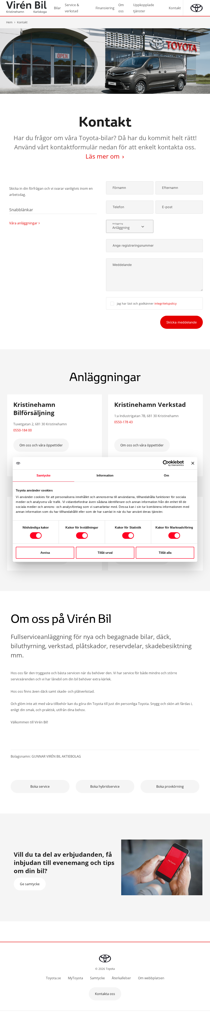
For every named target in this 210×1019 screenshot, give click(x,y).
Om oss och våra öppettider (41, 445)
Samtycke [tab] (44, 475)
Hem (9, 22)
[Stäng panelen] (192, 463)
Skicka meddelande (181, 322)
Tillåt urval (105, 552)
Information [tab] (105, 475)
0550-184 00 (22, 430)
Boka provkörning (170, 786)
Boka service (40, 786)
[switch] (82, 535)
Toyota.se (53, 978)
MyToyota (75, 978)
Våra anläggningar (23, 223)
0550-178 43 (123, 422)
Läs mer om (103, 156)
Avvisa (45, 552)
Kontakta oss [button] (105, 994)
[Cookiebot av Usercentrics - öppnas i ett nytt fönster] (166, 463)
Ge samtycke (30, 884)
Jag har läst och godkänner (147, 303)
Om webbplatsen (151, 978)
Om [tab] (166, 475)
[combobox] (129, 226)
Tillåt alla (165, 552)
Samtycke (97, 978)
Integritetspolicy (165, 303)
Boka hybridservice (105, 786)
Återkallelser (121, 978)
